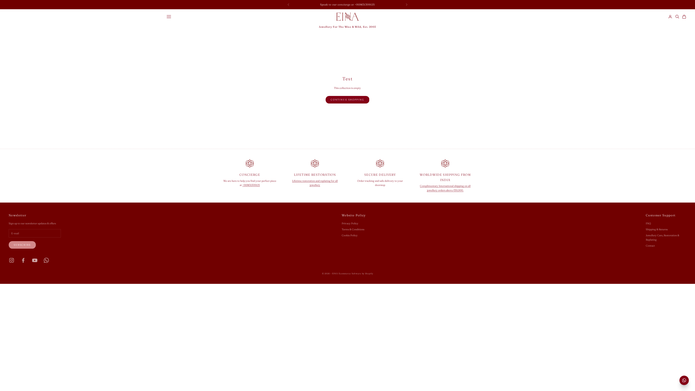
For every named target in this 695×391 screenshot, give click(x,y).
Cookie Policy (350, 235)
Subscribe (22, 244)
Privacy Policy (350, 223)
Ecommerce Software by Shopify (356, 273)
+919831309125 (251, 185)
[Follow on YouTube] (35, 260)
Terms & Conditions (353, 229)
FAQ (648, 223)
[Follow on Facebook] (23, 260)
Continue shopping (347, 99)
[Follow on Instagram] (11, 260)
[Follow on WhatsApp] (46, 260)
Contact (650, 245)
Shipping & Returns (657, 229)
